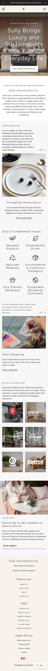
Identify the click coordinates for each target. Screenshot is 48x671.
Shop (24, 592)
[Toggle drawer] (3, 9)
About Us (24, 584)
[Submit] (42, 546)
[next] (45, 3)
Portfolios (24, 588)
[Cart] (44, 9)
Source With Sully (24, 628)
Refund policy (24, 620)
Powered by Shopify (24, 665)
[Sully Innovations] (24, 9)
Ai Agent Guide (24, 624)
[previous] (3, 3)
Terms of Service (24, 616)
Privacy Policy (24, 612)
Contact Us (24, 596)
